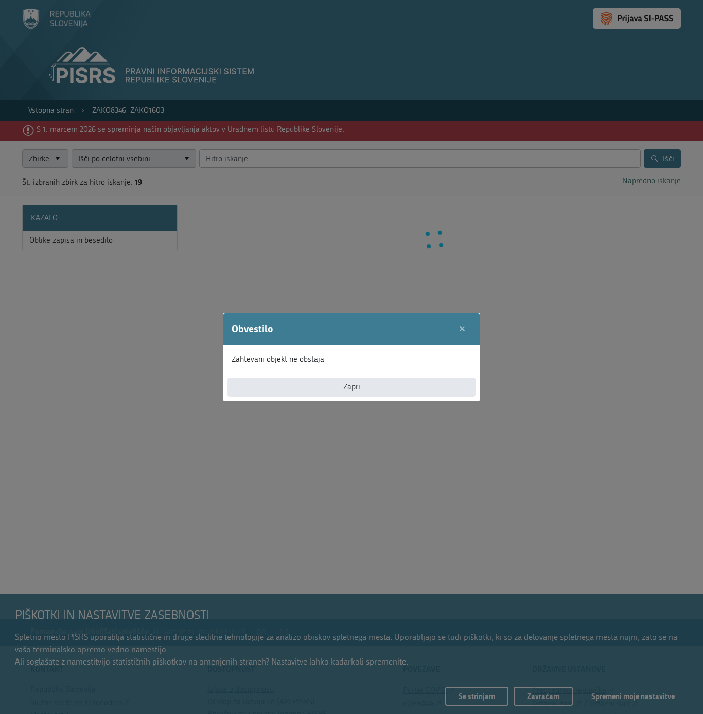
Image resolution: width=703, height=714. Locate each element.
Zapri (351, 387)
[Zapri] (462, 328)
